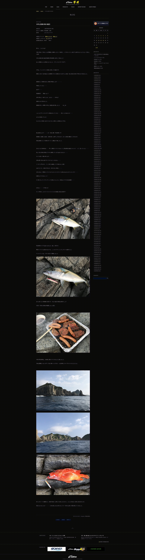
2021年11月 (96, 163)
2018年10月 (96, 216)
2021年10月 (96, 164)
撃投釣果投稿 (97, 68)
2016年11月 (96, 250)
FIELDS (72, 6)
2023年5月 (96, 141)
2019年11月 (96, 194)
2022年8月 (96, 152)
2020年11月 (96, 179)
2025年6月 (96, 100)
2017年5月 (96, 243)
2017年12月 (96, 230)
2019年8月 (96, 199)
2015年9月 (96, 270)
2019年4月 (96, 206)
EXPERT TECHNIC (82, 6)
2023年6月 (96, 139)
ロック (47, 38)
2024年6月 (96, 122)
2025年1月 (96, 110)
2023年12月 (96, 128)
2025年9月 (96, 95)
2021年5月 (96, 174)
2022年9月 (96, 150)
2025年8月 (96, 97)
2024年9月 (96, 117)
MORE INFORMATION (104, 541)
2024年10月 (96, 115)
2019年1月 (96, 210)
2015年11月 (96, 267)
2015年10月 (96, 269)
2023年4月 (96, 143)
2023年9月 (96, 133)
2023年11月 (96, 130)
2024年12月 (96, 111)
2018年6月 (96, 223)
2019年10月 (96, 195)
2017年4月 (96, 245)
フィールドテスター (98, 57)
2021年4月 (96, 175)
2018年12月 (96, 212)
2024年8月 (96, 119)
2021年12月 (96, 161)
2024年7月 (96, 121)
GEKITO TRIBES (92, 6)
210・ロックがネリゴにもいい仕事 (57, 535)
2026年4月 (96, 82)
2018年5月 (96, 225)
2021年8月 (96, 168)
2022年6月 (96, 155)
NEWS (52, 6)
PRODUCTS (65, 6)
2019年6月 (96, 203)
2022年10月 (96, 148)
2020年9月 (96, 183)
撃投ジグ (55, 36)
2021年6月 (96, 172)
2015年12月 (96, 265)
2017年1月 (96, 247)
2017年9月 (96, 236)
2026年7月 (96, 77)
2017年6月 (96, 241)
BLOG (58, 6)
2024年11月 (96, 113)
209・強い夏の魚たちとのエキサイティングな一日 (92, 535)
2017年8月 (96, 238)
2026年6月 (96, 79)
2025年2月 (96, 108)
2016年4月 (96, 263)
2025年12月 (96, 89)
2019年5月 (96, 205)
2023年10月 (96, 132)
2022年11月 (96, 146)
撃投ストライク (48, 36)
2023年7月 (96, 137)
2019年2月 (96, 208)
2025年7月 (96, 99)
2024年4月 (96, 126)
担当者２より (97, 59)
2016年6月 (96, 260)
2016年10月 (96, 252)
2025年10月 (96, 93)
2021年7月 (96, 170)
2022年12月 (96, 144)
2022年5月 (96, 157)
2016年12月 (96, 249)
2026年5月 (96, 80)
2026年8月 (96, 75)
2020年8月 (96, 185)
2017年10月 (96, 234)
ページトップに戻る (72, 528)
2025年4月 (96, 104)
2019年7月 (96, 201)
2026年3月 (96, 84)
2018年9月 (96, 217)
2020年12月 (96, 177)
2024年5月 (96, 124)
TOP (46, 6)
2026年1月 (96, 88)
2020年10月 (96, 181)
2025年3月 (96, 106)
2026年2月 (96, 86)
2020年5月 (96, 190)
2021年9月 (96, 166)
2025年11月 (96, 91)
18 (98, 40)
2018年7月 (96, 221)
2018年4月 (96, 227)
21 (105, 40)
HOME (37, 11)
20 (103, 40)
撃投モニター (97, 66)
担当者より (96, 61)
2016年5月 (96, 261)
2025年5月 (96, 102)
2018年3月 (96, 228)
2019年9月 (96, 197)
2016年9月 (96, 254)
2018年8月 (96, 219)
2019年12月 (96, 192)
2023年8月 (96, 135)
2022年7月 (96, 153)
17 (96, 40)
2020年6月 (96, 188)
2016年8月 (96, 256)
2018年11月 (96, 214)
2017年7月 (96, 239)
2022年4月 (96, 159)
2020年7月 (96, 186)
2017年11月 (96, 232)
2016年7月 (96, 258)
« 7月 (97, 47)
